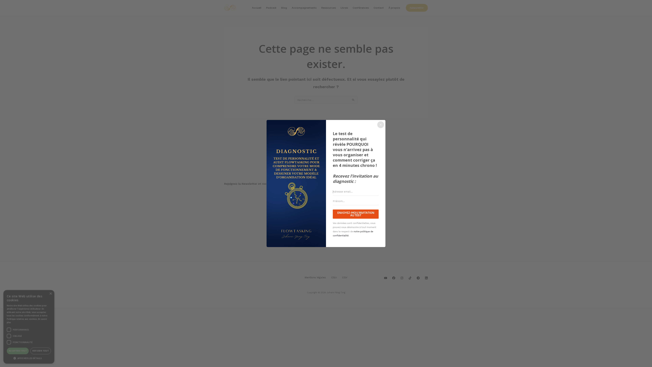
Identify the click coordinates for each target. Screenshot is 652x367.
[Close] (380, 124)
